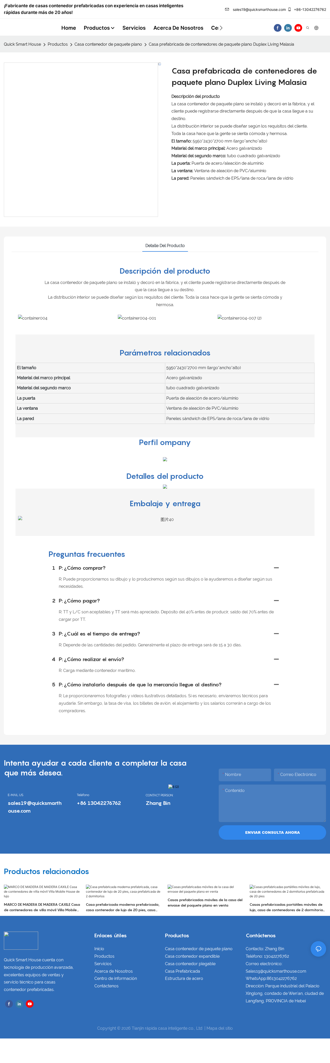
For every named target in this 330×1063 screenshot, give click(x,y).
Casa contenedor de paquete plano (108, 44)
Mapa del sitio (220, 1028)
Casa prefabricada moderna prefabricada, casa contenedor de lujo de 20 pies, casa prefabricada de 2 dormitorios (123, 907)
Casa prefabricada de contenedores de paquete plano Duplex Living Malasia (221, 44)
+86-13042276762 (309, 9)
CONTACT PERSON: (159, 795)
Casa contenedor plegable (190, 963)
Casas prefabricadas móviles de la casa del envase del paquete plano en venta (205, 902)
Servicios (103, 963)
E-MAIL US (15, 795)
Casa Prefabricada (182, 971)
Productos (58, 44)
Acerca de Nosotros (113, 971)
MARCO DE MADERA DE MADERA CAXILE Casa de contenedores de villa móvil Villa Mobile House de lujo (42, 907)
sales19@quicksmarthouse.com (259, 9)
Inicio (99, 948)
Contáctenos (106, 985)
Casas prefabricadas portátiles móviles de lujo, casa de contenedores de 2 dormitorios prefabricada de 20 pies (287, 907)
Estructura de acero (184, 978)
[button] (221, 28)
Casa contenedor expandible (192, 956)
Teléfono (83, 795)
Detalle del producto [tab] (165, 245)
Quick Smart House (22, 44)
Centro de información (115, 978)
